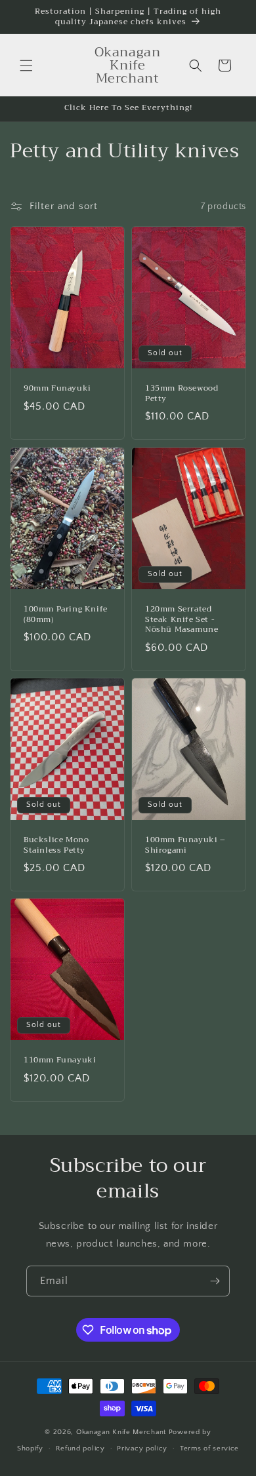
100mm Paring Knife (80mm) (66, 614)
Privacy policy (142, 1448)
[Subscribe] (214, 1281)
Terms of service (209, 1448)
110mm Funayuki (60, 1060)
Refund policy (80, 1448)
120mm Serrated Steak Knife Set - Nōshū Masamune (181, 619)
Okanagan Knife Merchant (122, 1432)
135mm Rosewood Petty (181, 393)
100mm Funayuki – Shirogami (185, 845)
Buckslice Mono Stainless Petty (56, 845)
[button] (26, 65)
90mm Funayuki (57, 388)
